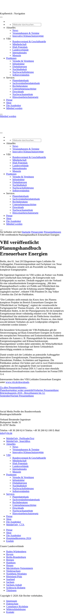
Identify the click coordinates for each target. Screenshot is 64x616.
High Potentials (19, 47)
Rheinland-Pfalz (14, 576)
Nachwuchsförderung (23, 72)
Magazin (16, 55)
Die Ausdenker (13, 105)
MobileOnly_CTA (15, 524)
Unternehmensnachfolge (24, 88)
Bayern (9, 554)
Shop (8, 102)
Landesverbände (20, 50)
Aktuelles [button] (11, 27)
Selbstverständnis (20, 75)
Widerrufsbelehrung (16, 609)
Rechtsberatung (20, 86)
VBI (8, 455)
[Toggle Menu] (1, 17)
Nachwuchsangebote (22, 94)
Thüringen (11, 590)
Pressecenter (37, 232)
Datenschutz (12, 603)
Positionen (11, 58)
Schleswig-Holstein (15, 587)
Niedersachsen (13, 571)
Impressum (11, 601)
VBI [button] (8, 38)
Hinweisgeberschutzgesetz (25, 97)
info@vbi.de (6, 433)
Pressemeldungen (52, 232)
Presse (9, 100)
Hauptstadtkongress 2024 (18, 538)
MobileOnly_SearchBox (18, 441)
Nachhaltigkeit (19, 69)
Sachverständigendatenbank (26, 83)
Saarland (10, 579)
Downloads (18, 91)
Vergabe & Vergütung (23, 61)
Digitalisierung (19, 66)
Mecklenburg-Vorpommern (19, 568)
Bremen (10, 560)
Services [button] (10, 77)
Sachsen (10, 582)
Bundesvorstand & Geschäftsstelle (29, 41)
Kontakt (10, 612)
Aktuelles (11, 444)
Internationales (19, 52)
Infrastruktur (18, 63)
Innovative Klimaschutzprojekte (28, 36)
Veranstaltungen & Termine (25, 33)
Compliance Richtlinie (17, 606)
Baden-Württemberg (16, 551)
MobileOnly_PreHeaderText (20, 438)
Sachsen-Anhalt (14, 585)
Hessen (9, 565)
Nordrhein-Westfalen (16, 573)
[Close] (1, 114)
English (10, 541)
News (15, 30)
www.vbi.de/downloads (17, 382)
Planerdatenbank (20, 80)
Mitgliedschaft (19, 44)
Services (10, 494)
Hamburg (11, 562)
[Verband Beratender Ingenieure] (6, 10)
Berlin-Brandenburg (16, 557)
